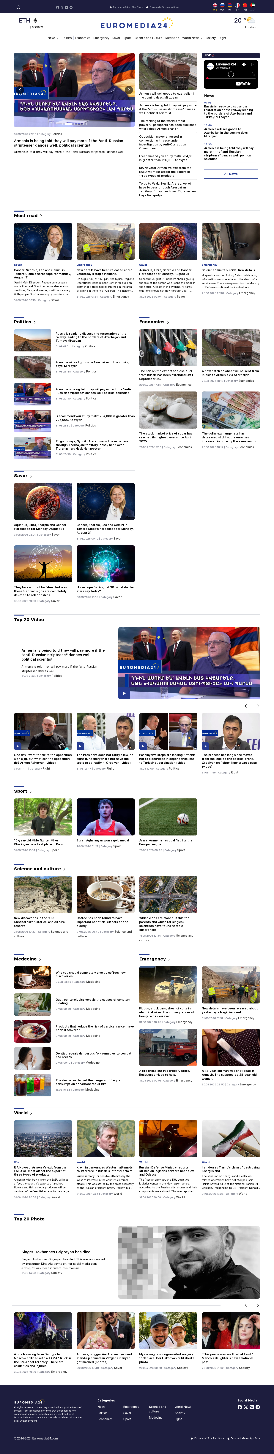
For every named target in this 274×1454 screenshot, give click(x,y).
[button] (129, 90)
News (101, 1407)
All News (231, 174)
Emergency (101, 38)
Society (211, 38)
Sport (127, 38)
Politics (67, 38)
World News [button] (190, 38)
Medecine (172, 38)
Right (222, 38)
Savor (116, 38)
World (56, 293)
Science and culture (148, 38)
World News (183, 1407)
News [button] (52, 38)
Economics (82, 38)
